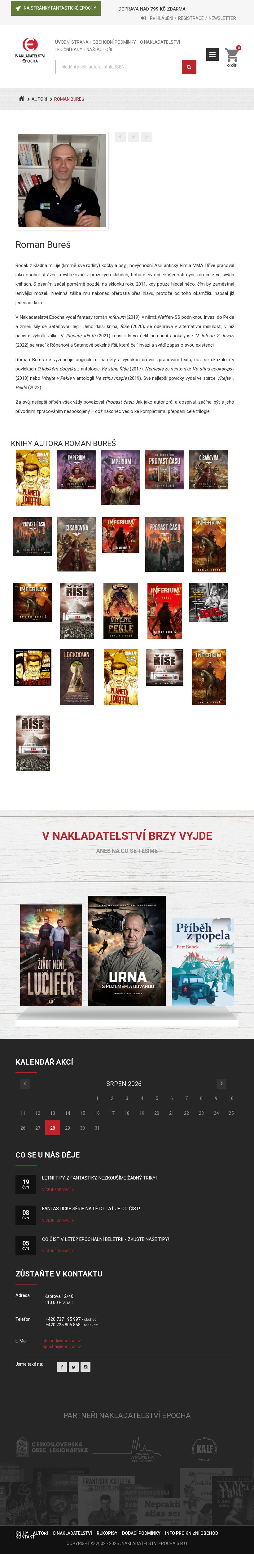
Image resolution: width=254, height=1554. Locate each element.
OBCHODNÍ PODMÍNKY (114, 42)
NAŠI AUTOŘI (99, 49)
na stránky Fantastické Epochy (60, 8)
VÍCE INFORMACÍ (57, 1190)
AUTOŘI (39, 99)
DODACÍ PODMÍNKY (141, 1533)
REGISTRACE (191, 18)
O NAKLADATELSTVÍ (160, 42)
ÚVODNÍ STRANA (72, 42)
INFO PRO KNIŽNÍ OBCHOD (191, 1533)
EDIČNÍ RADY (69, 49)
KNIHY (21, 1533)
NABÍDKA (212, 54)
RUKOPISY (107, 1533)
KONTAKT (25, 1537)
